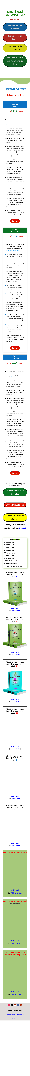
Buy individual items (15, 505)
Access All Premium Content (15, 517)
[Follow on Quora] (21, 1005)
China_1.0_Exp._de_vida (10, 552)
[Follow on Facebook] (18, 1005)
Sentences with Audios (15, 37)
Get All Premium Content (15, 27)
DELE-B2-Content (9, 547)
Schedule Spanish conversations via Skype (15, 61)
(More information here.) (13, 250)
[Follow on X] (12, 1005)
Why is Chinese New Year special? (13, 566)
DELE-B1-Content (9, 550)
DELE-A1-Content (9, 558)
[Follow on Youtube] (15, 1005)
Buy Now (15, 221)
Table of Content (16, 610)
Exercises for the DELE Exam (15, 48)
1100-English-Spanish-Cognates (12, 560)
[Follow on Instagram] (9, 1005)
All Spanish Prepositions (10, 563)
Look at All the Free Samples (15, 492)
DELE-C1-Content (9, 544)
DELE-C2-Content (9, 542)
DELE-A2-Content (9, 555)
